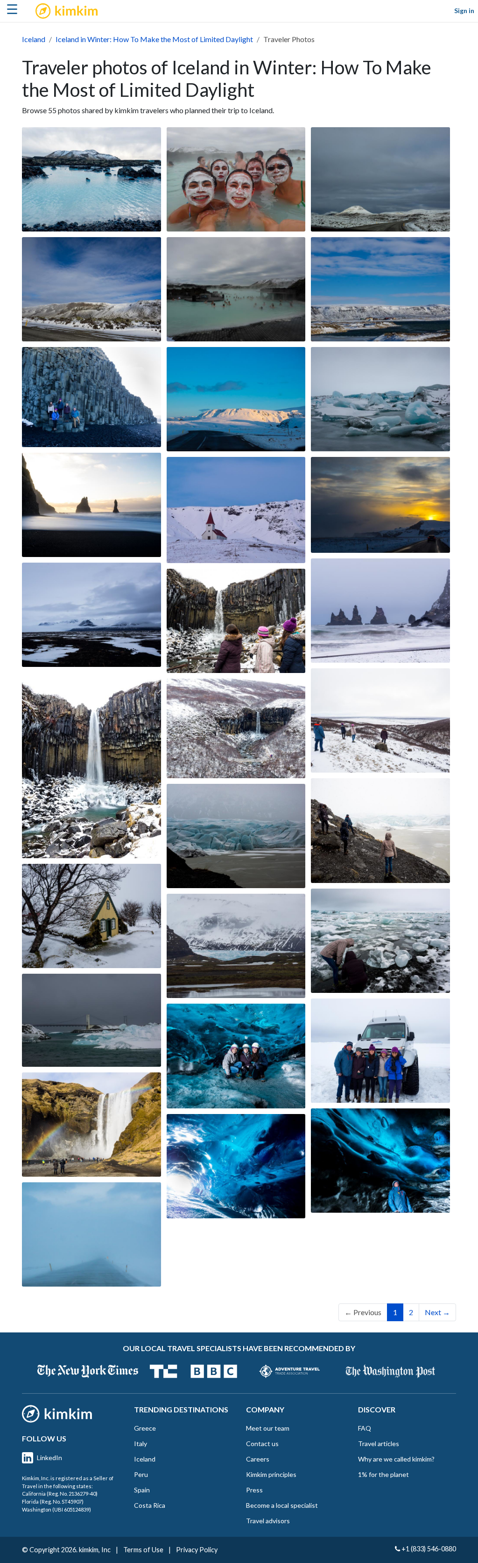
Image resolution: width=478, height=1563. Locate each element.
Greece (145, 1428)
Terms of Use (143, 1550)
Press (254, 1490)
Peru (141, 1474)
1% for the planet (383, 1474)
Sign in (464, 10)
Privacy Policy (197, 1550)
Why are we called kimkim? (396, 1459)
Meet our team (267, 1428)
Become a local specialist (282, 1505)
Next (437, 1312)
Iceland (33, 39)
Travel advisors (268, 1521)
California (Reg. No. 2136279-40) (60, 1494)
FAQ (364, 1428)
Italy (140, 1443)
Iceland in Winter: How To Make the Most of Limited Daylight (154, 39)
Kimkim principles (271, 1474)
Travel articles (378, 1443)
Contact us (262, 1443)
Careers (257, 1459)
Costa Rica (149, 1505)
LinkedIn (49, 1458)
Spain (142, 1490)
